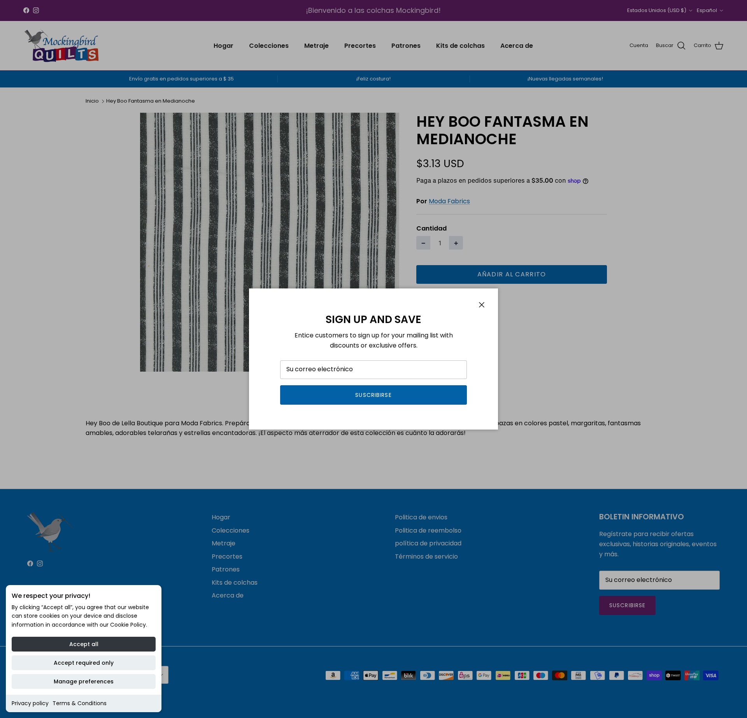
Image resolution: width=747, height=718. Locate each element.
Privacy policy (30, 703)
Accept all (83, 644)
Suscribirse (373, 395)
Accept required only (84, 663)
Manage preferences (84, 681)
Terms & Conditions (80, 703)
